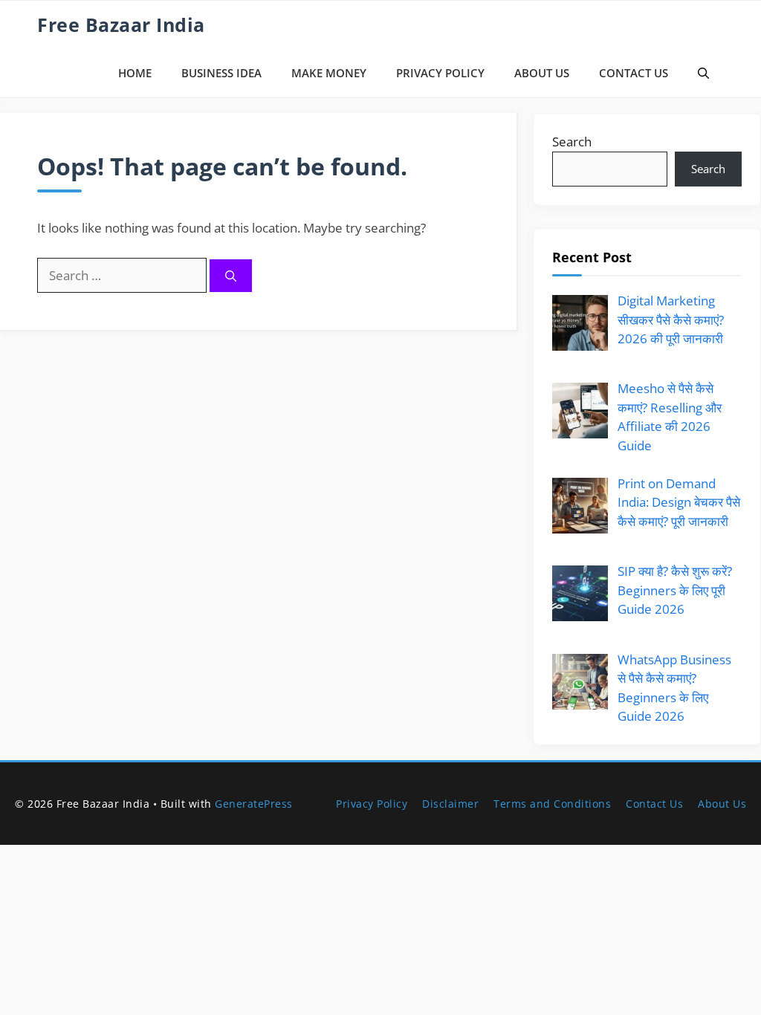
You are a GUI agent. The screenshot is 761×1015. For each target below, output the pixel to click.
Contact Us (633, 72)
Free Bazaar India (121, 24)
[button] (703, 73)
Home (135, 72)
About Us (541, 72)
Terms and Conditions (552, 804)
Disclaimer (450, 804)
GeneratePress (254, 804)
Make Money (328, 72)
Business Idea (221, 72)
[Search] (231, 276)
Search (572, 141)
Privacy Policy (440, 72)
